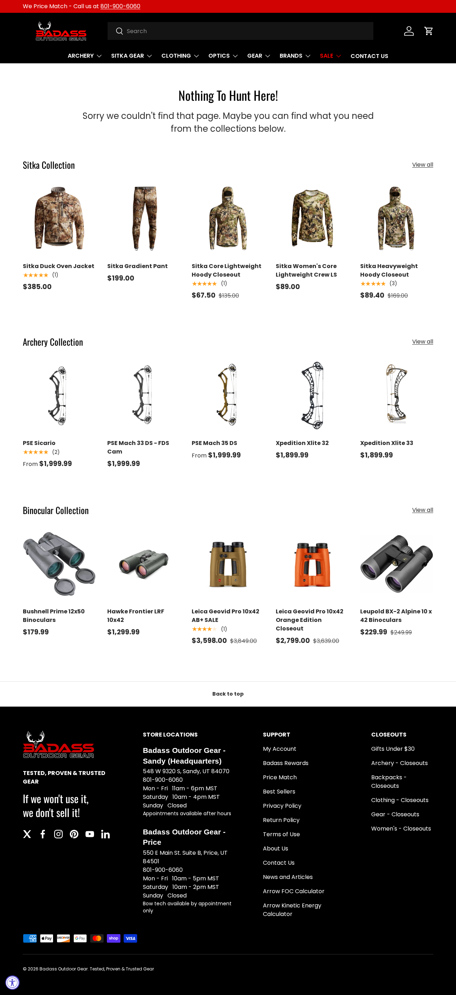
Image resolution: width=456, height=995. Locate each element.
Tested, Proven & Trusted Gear (122, 969)
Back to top (228, 693)
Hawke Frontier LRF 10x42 (135, 615)
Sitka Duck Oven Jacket (58, 266)
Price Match (280, 777)
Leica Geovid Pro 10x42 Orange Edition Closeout (309, 620)
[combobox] (241, 31)
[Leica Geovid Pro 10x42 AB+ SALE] (228, 564)
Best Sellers (279, 791)
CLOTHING (176, 56)
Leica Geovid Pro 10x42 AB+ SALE (225, 615)
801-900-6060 (120, 6)
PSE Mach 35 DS (214, 443)
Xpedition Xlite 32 (302, 443)
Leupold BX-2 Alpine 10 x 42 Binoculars (396, 615)
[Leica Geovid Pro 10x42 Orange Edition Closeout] (312, 564)
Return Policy (281, 820)
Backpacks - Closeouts (389, 781)
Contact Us (279, 863)
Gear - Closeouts (395, 814)
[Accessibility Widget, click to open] (12, 982)
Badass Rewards (286, 763)
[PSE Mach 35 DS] (228, 395)
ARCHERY (81, 56)
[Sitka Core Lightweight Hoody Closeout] (228, 218)
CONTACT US (369, 56)
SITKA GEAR (127, 56)
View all (422, 165)
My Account (279, 749)
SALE (326, 56)
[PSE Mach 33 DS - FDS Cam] (143, 395)
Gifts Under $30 (393, 749)
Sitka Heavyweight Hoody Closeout (389, 270)
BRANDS (291, 56)
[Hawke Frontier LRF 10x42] (143, 564)
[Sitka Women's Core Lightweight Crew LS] (312, 218)
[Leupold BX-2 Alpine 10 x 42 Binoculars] (396, 564)
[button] (429, 31)
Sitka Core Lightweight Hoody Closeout (226, 270)
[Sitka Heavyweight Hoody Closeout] (396, 218)
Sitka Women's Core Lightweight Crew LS (306, 270)
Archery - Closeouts (399, 763)
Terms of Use (281, 834)
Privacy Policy (282, 806)
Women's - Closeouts (401, 828)
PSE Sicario (39, 443)
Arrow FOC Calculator (294, 891)
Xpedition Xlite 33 (386, 443)
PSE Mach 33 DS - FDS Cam (138, 447)
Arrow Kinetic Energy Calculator (292, 909)
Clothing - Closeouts (400, 800)
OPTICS (219, 56)
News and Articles (288, 877)
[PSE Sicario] (59, 395)
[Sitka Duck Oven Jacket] (59, 218)
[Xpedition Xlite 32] (312, 395)
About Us (275, 848)
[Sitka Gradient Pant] (143, 218)
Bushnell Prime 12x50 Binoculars (54, 615)
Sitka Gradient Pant (137, 266)
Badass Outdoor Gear (64, 969)
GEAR (254, 56)
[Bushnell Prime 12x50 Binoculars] (59, 564)
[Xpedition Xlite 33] (396, 395)
